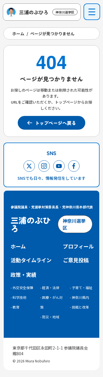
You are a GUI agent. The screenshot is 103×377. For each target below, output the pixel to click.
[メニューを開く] (92, 11)
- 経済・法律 (49, 287)
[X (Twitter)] (29, 166)
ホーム (18, 33)
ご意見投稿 (76, 260)
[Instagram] (44, 166)
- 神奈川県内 (79, 297)
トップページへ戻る (55, 122)
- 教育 (15, 307)
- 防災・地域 (49, 316)
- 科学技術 (18, 297)
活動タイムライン (31, 260)
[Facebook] (74, 166)
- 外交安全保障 (22, 287)
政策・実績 (23, 274)
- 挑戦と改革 (79, 307)
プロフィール (78, 246)
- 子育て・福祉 (81, 287)
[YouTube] (59, 166)
